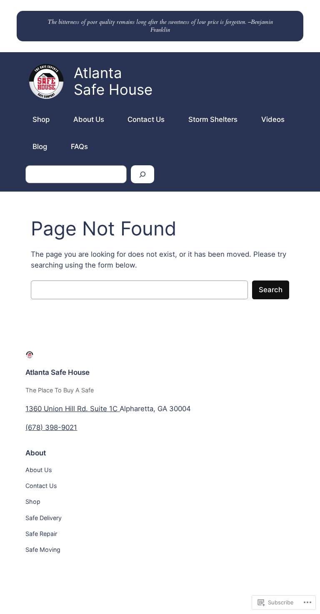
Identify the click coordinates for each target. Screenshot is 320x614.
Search (270, 290)
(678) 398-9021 (51, 427)
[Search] (142, 174)
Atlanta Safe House (57, 372)
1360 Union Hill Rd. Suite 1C (72, 408)
